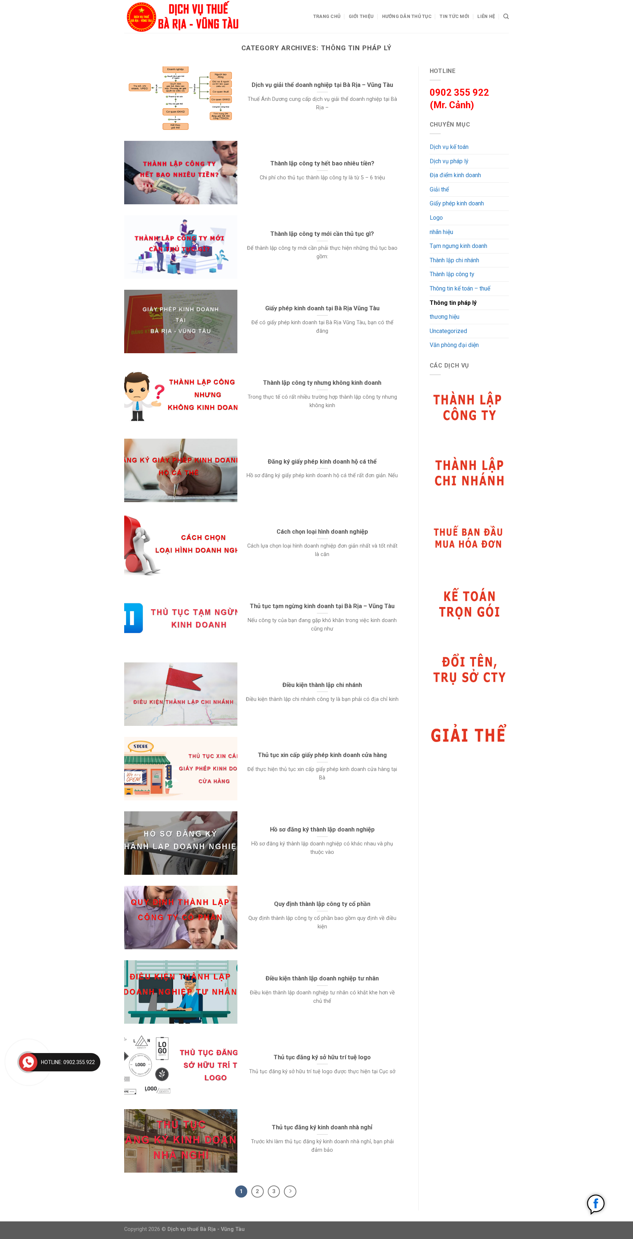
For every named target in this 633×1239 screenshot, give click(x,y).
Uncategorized (448, 331)
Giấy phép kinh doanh (457, 203)
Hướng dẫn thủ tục (407, 16)
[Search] (506, 16)
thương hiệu (444, 316)
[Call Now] (28, 1062)
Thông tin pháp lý (453, 302)
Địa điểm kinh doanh (455, 175)
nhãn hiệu (441, 232)
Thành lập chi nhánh (454, 260)
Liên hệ (486, 16)
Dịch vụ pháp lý (449, 161)
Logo (436, 217)
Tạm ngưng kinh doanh (458, 245)
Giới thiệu (361, 16)
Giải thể (439, 189)
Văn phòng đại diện (454, 344)
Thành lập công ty (452, 274)
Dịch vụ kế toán (449, 146)
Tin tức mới (454, 16)
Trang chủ (326, 16)
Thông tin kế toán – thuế (460, 288)
